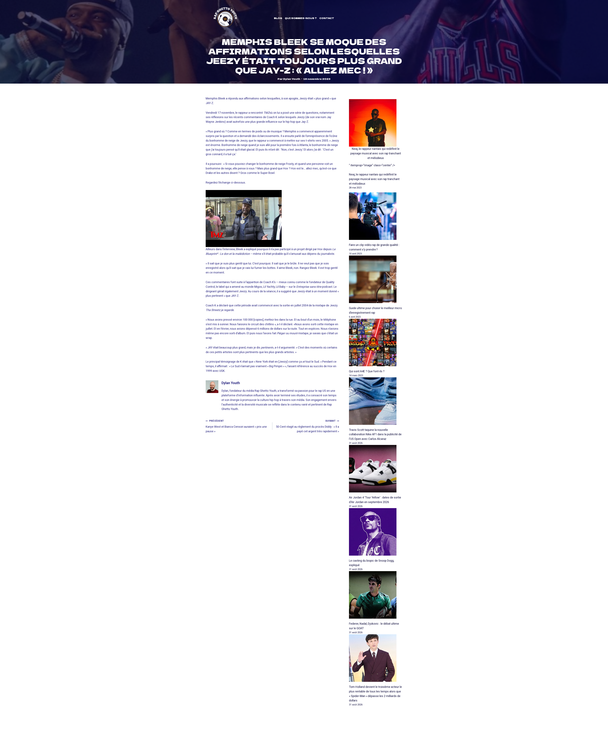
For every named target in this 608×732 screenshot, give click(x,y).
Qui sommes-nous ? (301, 18)
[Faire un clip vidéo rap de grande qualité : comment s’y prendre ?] (375, 216)
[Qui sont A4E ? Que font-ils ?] (375, 342)
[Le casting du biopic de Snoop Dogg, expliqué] (375, 532)
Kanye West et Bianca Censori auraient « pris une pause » (236, 426)
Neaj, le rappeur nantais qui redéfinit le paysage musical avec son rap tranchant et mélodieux (375, 153)
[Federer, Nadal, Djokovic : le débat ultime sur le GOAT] (375, 595)
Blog (278, 18)
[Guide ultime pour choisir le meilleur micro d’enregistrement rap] (375, 279)
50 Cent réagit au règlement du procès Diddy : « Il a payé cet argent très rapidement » (307, 426)
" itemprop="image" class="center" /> (372, 165)
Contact (326, 18)
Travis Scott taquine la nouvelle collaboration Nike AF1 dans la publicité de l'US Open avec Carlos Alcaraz (375, 434)
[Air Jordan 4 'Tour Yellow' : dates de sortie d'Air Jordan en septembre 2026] (375, 468)
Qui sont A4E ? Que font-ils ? (366, 371)
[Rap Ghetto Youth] (225, 18)
